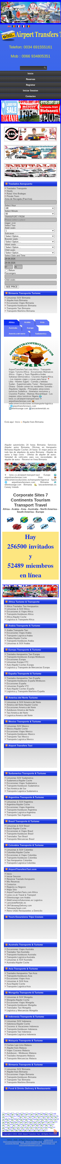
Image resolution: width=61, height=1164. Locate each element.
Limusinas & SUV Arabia (18, 643)
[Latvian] (36, 1121)
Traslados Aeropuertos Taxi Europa (23, 654)
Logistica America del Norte (20, 715)
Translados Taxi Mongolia (19, 1008)
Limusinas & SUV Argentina (20, 802)
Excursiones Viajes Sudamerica (22, 783)
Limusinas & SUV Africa (18, 609)
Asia (42, 322)
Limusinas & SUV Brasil (18, 826)
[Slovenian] (28, 1127)
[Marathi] (4, 1124)
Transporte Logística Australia (21, 957)
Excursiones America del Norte (21, 707)
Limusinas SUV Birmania (18, 298)
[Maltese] (50, 1121)
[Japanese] (13, 1121)
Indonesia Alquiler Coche (18, 1024)
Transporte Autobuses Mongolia (21, 1005)
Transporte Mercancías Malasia (21, 1058)
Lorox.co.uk (48, 1140)
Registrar (30, 85)
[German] (13, 1119)
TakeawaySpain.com (16, 908)
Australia (13, 328)
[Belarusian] (37, 1113)
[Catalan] (47, 1113)
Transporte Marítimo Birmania (21, 311)
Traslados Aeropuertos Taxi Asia (22, 973)
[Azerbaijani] (28, 1113)
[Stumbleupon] (26, 758)
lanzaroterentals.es (47, 484)
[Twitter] (14, 752)
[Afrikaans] (9, 1113)
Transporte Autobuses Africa (20, 614)
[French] (57, 1116)
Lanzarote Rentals (12, 1143)
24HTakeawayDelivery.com (30, 1143)
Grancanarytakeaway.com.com (30, 1145)
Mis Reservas (13, 881)
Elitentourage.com (50, 1142)
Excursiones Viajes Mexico (19, 731)
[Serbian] (15, 1127)
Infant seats (10, 244)
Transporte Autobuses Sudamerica (23, 786)
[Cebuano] (53, 1113)
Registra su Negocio (16, 887)
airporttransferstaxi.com (16, 477)
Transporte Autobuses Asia (19, 976)
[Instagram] (38, 752)
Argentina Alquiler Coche (18, 804)
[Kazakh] (17, 1121)
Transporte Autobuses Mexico (21, 734)
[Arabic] (18, 1113)
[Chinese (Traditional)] (15, 1116)
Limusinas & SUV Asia (17, 981)
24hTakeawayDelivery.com (19, 905)
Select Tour (10, 225)
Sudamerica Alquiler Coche (19, 780)
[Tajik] (4, 1130)
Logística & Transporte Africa (20, 619)
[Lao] (32, 1121)
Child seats (10, 250)
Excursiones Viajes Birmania (20, 303)
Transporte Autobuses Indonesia (22, 1029)
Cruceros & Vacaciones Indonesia (23, 1026)
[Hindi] (43, 1119)
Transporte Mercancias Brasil (20, 839)
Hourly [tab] (10, 191)
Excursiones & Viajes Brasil (20, 831)
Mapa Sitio (12, 889)
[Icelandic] (52, 1119)
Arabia (27, 322)
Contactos (31, 96)
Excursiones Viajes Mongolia (20, 1002)
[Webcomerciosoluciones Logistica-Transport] (30, 158)
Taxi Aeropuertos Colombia (19, 860)
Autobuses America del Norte (20, 710)
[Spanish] (37, 1127)
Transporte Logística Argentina (21, 812)
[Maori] (55, 1121)
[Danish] (31, 1116)
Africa (11, 322)
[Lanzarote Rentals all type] (30, 176)
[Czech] (26, 1116)
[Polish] (34, 1124)
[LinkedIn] (51, 752)
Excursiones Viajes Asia (18, 978)
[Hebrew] (39, 1119)
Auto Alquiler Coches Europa (20, 665)
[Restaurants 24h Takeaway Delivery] (30, 139)
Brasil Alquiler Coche (16, 828)
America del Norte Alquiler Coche (22, 705)
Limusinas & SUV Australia (19, 960)
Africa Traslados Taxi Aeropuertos (23, 606)
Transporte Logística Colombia (21, 863)
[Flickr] (51, 758)
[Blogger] (14, 758)
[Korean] (22, 1121)
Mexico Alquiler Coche (17, 729)
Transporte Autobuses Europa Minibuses (26, 657)
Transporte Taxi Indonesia (19, 1032)
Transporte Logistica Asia (19, 986)
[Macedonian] (44, 1121)
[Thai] (13, 1130)
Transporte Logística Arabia (20, 635)
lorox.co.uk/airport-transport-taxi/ (24, 475)
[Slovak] (23, 1127)
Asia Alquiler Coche (16, 984)
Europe (30, 328)
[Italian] (9, 1121)
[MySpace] (7, 764)
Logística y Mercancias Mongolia (22, 1010)
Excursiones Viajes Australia (20, 949)
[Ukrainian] (21, 1130)
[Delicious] (7, 758)
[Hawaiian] (33, 1119)
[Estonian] (45, 1116)
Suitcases (9, 233)
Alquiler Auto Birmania (17, 300)
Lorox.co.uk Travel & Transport (21, 895)
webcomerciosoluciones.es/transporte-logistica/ (27, 480)
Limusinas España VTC (18, 686)
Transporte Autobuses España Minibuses (26, 681)
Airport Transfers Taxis (33, 1142)
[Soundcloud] (32, 752)
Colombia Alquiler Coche (18, 852)
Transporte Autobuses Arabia (20, 641)
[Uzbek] (31, 1130)
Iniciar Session (30, 90)
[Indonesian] (56, 1119)
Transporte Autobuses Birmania (21, 305)
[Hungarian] (47, 1119)
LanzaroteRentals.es (16, 903)
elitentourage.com (13, 484)
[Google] (20, 752)
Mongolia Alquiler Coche (18, 1000)
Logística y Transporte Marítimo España (26, 691)
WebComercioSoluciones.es (13, 1142)
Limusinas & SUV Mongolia (20, 997)
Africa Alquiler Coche (16, 617)
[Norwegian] (20, 1124)
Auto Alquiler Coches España (20, 689)
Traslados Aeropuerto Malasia (21, 1055)
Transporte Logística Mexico (20, 739)
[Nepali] (15, 1124)
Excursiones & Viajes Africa (20, 611)
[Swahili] (47, 1127)
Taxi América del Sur (16, 788)
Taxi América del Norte (17, 713)
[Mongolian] (10, 1124)
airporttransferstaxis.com (23, 482)
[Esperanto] (40, 1116)
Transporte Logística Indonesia (21, 1034)
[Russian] (52, 1124)
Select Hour (10, 205)
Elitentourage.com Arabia (18, 897)
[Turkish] (17, 1130)
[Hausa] (27, 1119)
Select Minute (11, 211)
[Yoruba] (45, 1130)
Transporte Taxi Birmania (18, 308)
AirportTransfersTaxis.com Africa (22, 892)
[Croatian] (22, 1116)
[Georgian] (9, 1119)
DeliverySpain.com (48, 1143)
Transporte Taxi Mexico (18, 736)
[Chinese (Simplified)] (6, 1116)
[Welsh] (40, 1130)
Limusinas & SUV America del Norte (24, 702)
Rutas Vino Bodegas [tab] (16, 193)
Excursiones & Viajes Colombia (21, 855)
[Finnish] (53, 1116)
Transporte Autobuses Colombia (22, 858)
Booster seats (11, 239)
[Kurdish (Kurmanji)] (27, 1121)
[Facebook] (7, 752)
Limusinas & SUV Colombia (20, 850)
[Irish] (4, 1121)
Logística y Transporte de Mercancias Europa (28, 667)
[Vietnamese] (36, 1130)
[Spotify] (45, 758)
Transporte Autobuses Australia (21, 954)
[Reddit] (20, 758)
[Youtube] (26, 752)
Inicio (30, 73)
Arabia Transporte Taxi (17, 630)
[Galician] (4, 1119)
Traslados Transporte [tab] (17, 188)
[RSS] (38, 758)
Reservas (30, 79)
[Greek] (18, 1119)
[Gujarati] (22, 1119)
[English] (4, 1113)
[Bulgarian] (42, 1113)
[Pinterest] (45, 752)
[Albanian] (14, 1113)
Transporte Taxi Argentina (19, 815)
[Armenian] (23, 1113)
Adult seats (10, 228)
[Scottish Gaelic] (10, 1127)
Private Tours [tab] (13, 196)
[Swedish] (52, 1127)
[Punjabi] (43, 1124)
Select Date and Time (15, 255)
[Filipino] (49, 1116)
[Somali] (33, 1127)
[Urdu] (26, 1130)
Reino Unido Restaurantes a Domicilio (24, 911)
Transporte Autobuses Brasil (20, 833)
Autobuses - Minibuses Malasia (21, 1053)
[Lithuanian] (40, 1121)
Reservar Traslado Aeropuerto (21, 879)
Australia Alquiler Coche (18, 962)
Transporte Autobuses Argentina (22, 810)
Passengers (10, 273)
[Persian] (29, 1124)
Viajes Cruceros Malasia (18, 1050)
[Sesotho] (19, 1127)
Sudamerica (40, 334)
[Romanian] (47, 1124)
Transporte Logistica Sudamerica (22, 791)
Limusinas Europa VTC (17, 662)
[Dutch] (36, 1116)
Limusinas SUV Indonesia (19, 1021)
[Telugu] (9, 1130)
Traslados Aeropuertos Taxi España (23, 678)
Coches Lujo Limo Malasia (19, 1045)
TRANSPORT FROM (15, 216)
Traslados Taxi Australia (18, 952)
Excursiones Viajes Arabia (19, 633)
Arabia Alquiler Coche (17, 638)
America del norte (17, 334)
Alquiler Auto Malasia (17, 1048)
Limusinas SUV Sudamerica (20, 778)
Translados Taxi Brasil (17, 836)
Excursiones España (16, 683)
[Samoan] (5, 1127)
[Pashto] (25, 1124)
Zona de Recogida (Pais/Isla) (18, 199)
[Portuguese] (38, 1124)
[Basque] (33, 1113)
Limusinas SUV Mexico (18, 726)
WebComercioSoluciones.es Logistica (24, 900)
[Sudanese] (42, 1127)
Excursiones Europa (16, 659)
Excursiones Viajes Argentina (20, 807)
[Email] (32, 758)
